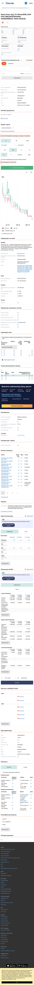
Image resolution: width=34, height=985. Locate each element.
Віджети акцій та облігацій (7, 902)
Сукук (2, 866)
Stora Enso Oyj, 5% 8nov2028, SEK (5, 474)
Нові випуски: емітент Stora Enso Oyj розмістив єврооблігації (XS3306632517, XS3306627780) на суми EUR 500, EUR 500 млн (20, 507)
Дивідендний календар (6, 875)
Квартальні (10, 531)
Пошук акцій (3, 873)
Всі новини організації (6, 511)
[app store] (11, 965)
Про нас (2, 948)
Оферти (2, 886)
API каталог (3, 911)
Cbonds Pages (4, 860)
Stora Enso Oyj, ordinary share (24, 265)
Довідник (30, 60)
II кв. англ (21, 700)
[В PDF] (3, 22)
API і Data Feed (4, 909)
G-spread (19, 154)
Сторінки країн (4, 918)
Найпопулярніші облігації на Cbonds (9, 868)
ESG (2, 864)
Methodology (30, 516)
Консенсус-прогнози (5, 923)
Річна (17, 589)
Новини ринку (4, 935)
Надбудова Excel (4, 898)
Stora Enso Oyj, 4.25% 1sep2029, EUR (6, 480)
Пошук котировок (5, 853)
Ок (17, 982)
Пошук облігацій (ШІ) (5, 851)
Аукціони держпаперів (6, 889)
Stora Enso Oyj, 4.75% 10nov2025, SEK (6, 468)
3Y (29, 150)
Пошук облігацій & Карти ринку (8, 849)
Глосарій (3, 943)
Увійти (31, 3)
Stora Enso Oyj (21, 253)
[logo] (10, 3)
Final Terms (5, 118)
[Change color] (3, 228)
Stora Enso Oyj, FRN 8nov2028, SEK (6, 471)
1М (5, 150)
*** (23, 30)
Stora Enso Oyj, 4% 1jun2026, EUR (5, 483)
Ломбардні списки (5, 862)
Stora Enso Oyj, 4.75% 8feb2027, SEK (6, 477)
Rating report (23, 796)
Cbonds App (3, 904)
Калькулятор (4, 955)
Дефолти (3, 882)
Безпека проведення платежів (7, 950)
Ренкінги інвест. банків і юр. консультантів (10, 857)
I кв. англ (21, 696)
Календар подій (4, 880)
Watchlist (3, 900)
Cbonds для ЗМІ (4, 941)
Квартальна (17, 585)
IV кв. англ (21, 718)
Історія (25, 767)
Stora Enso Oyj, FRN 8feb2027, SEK (6, 464)
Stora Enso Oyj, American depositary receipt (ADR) (23, 271)
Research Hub (4, 937)
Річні (26, 531)
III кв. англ (21, 714)
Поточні (9, 767)
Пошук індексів (4, 916)
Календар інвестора (5, 893)
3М (13, 150)
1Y (21, 150)
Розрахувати (17, 78)
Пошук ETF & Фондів (5, 930)
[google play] (23, 965)
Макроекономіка (4, 925)
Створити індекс (4, 921)
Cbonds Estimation (5, 855)
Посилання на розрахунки (7, 131)
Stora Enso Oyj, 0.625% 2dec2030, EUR (6, 486)
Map (29, 154)
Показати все (4, 497)
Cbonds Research (4, 939)
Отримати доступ (17, 406)
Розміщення (3, 884)
